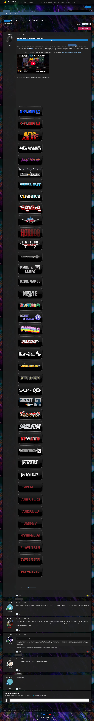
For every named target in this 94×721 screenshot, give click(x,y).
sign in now (32, 695)
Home (21, 2)
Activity (13, 11)
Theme (41, 717)
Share (79, 24)
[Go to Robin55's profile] (4, 24)
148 (10, 646)
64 (10, 670)
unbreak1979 (9, 677)
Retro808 (9, 619)
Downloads (20, 11)
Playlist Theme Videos (31, 587)
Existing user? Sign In (78, 7)
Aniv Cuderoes (10, 658)
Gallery (27, 11)
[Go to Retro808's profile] (10, 623)
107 (10, 614)
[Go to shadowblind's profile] (10, 639)
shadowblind (9, 635)
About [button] (25, 2)
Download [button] (31, 2)
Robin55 (10, 23)
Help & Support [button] (38, 2)
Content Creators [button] (48, 2)
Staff (10, 13)
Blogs (34, 11)
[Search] (89, 11)
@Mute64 (30, 48)
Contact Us (47, 717)
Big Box (73, 2)
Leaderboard (41, 11)
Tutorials (56, 2)
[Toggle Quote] (18, 638)
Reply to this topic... (15, 700)
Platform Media (18, 25)
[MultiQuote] (17, 595)
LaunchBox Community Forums (13, 7)
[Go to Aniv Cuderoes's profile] (10, 663)
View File (53, 40)
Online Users (15, 13)
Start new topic (72, 28)
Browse (6, 11)
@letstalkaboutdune (72, 45)
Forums (5, 13)
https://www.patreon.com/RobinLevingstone (71, 52)
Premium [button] (68, 2)
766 (10, 45)
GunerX (10, 602)
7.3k (10, 630)
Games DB (63, 2)
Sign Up (87, 7)
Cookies (52, 717)
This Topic (84, 10)
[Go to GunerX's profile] (10, 607)
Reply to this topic (84, 28)
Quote (20, 595)
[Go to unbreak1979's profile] (10, 682)
